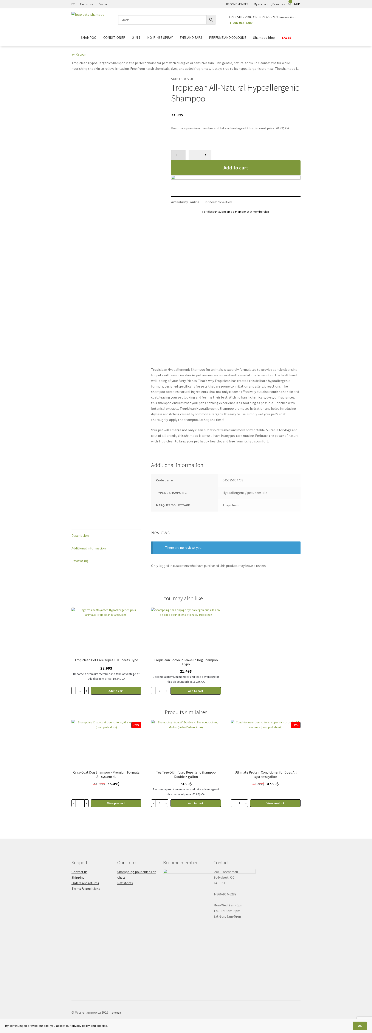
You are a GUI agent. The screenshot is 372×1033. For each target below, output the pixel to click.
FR (73, 4)
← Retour (78, 54)
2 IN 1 (136, 37)
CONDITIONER (114, 37)
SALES (286, 37)
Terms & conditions (85, 888)
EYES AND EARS (191, 37)
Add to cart (235, 167)
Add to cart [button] (116, 691)
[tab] (106, 535)
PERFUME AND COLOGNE (227, 37)
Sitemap (116, 1012)
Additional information (88, 548)
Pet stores (125, 883)
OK (360, 1026)
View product (116, 803)
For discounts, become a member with (235, 212)
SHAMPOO (88, 37)
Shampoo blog (264, 37)
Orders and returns (85, 883)
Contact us (79, 872)
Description (80, 535)
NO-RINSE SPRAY (160, 37)
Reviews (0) (79, 561)
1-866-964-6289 (240, 22)
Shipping (78, 877)
